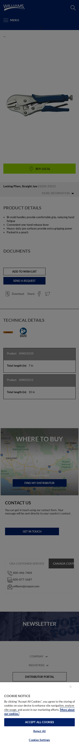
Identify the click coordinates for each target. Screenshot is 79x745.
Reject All (39, 731)
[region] (39, 713)
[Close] (70, 686)
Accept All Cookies (39, 722)
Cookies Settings (39, 740)
